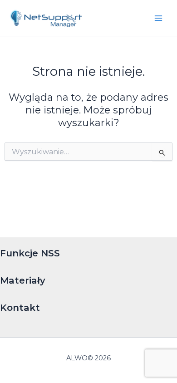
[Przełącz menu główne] (158, 18)
